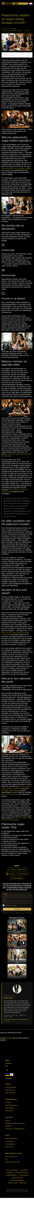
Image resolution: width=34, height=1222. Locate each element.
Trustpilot (8, 1078)
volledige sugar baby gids (11, 790)
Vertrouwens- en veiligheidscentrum (15, 1128)
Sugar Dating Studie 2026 (12, 1162)
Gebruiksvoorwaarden (12, 1170)
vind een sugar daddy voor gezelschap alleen (17, 819)
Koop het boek (9, 1146)
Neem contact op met (11, 1156)
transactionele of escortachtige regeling (16, 168)
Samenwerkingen (10, 1144)
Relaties (19, 30)
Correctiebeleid (9, 1141)
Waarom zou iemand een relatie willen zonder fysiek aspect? (17, 836)
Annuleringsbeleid (23, 1175)
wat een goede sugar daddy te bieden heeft (16, 787)
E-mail (4, 899)
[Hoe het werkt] (13, 3)
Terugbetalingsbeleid (11, 1175)
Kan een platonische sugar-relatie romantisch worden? (15, 840)
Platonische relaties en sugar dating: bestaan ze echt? (15, 18)
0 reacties (26, 30)
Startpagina (8, 1063)
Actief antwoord (9, 1108)
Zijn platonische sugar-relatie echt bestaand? (15, 832)
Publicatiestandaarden (11, 1138)
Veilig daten (8, 1126)
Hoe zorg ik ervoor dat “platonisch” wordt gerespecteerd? (15, 844)
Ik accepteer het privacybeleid (11, 905)
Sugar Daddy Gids (10, 1092)
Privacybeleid (24, 1170)
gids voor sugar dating (10, 794)
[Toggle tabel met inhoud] (28, 55)
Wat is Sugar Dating (10, 1087)
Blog (6, 1066)
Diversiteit (8, 1102)
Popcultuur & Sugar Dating (9, 30)
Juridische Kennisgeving (21, 1172)
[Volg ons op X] (7, 1070)
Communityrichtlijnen (17, 1177)
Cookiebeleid (9, 1172)
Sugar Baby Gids (10, 1090)
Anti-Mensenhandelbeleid (17, 1180)
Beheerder (14, 28)
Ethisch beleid (9, 1110)
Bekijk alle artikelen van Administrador (16, 1020)
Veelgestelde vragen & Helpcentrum (15, 1123)
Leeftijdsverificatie (12, 1183)
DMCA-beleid (23, 1183)
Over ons (7, 1120)
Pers (6, 1159)
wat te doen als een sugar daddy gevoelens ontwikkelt (17, 633)
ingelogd (9, 1038)
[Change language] (30, 3)
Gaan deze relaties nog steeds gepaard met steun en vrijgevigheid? (15, 848)
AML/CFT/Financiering (11, 1105)
